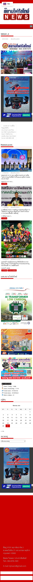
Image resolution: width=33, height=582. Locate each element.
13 (21, 417)
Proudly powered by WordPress (13, 577)
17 (8, 420)
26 (16, 423)
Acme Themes (20, 579)
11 (12, 417)
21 (26, 420)
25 (12, 423)
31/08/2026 (5, 173)
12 (16, 417)
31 (8, 426)
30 (3, 426)
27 (21, 423)
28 (26, 423)
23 (3, 423)
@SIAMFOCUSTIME (15, 259)
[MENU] (31, 26)
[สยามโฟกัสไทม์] (2, 26)
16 (3, 420)
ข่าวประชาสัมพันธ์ (12, 270)
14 (26, 417)
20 (21, 420)
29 (30, 423)
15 (30, 417)
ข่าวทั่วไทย (4, 184)
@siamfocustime (15, 39)
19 (16, 420)
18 (12, 420)
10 (8, 417)
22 (30, 420)
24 (8, 423)
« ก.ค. (2, 431)
